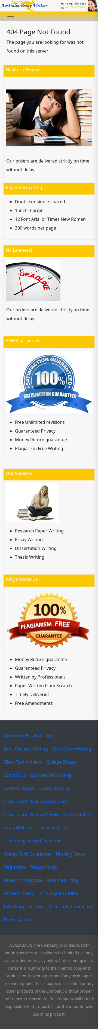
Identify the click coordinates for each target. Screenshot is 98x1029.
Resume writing (62, 880)
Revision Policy (18, 893)
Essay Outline (79, 814)
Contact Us (14, 775)
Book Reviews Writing (25, 749)
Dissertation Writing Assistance (35, 801)
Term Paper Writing (23, 906)
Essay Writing (17, 828)
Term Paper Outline (58, 893)
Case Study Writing (71, 749)
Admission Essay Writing (28, 736)
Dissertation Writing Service (32, 814)
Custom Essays (18, 788)
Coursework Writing (51, 775)
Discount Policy (54, 788)
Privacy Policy (43, 867)
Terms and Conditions (70, 906)
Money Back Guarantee (27, 854)
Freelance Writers (53, 828)
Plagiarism (14, 867)
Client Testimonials (22, 762)
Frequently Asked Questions (32, 841)
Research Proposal (22, 880)
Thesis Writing (18, 920)
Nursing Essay (70, 854)
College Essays (61, 762)
